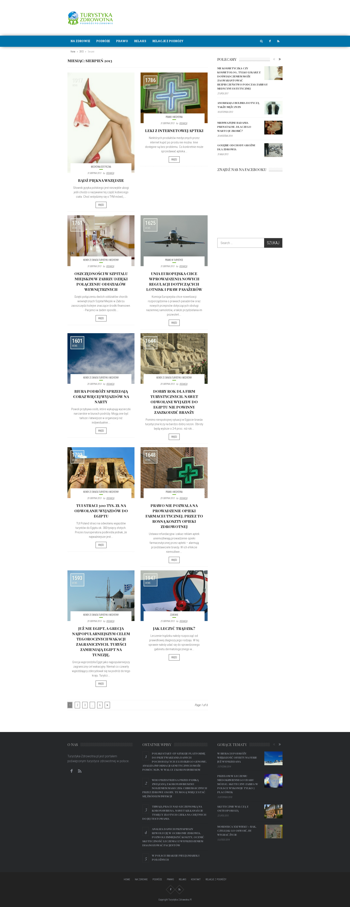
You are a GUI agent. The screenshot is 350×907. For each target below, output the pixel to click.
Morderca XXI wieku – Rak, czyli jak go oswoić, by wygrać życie (236, 830)
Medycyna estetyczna (101, 166)
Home (127, 879)
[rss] (278, 41)
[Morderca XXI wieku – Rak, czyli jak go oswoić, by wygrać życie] (273, 831)
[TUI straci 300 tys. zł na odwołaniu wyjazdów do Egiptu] (100, 472)
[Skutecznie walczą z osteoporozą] (273, 811)
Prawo (122, 41)
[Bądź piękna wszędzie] (100, 123)
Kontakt (196, 879)
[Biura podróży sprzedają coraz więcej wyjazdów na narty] (100, 358)
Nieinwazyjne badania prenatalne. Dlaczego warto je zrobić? (234, 126)
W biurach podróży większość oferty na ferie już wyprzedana (237, 757)
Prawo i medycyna (174, 116)
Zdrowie (174, 614)
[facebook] (270, 41)
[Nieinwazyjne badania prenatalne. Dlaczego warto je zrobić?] (273, 127)
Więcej (101, 204)
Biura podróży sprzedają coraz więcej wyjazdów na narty (101, 396)
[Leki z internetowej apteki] (174, 98)
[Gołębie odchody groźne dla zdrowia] (273, 150)
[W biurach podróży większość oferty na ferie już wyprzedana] (273, 758)
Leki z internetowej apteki (174, 130)
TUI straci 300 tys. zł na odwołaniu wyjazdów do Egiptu (101, 511)
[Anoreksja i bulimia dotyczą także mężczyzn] (273, 108)
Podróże (103, 41)
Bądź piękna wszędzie (101, 180)
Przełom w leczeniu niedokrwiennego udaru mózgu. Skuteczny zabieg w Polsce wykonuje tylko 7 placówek (237, 784)
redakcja (110, 173)
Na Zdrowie (80, 41)
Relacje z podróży (168, 41)
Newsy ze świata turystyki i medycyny (101, 259)
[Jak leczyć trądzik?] (174, 595)
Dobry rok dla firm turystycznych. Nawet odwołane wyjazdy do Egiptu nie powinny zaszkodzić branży (174, 402)
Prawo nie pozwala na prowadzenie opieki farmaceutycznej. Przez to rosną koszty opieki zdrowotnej (174, 516)
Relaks (140, 41)
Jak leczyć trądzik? (174, 628)
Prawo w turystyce (174, 259)
